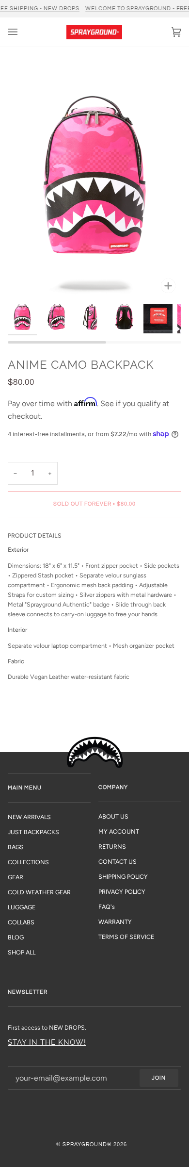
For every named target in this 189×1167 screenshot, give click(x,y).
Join (159, 1078)
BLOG (16, 937)
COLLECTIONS (28, 862)
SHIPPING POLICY (123, 876)
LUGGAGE (21, 907)
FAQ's (106, 906)
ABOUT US (113, 816)
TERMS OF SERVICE (126, 936)
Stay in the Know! (47, 1042)
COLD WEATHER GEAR (39, 892)
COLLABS (21, 922)
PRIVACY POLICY (121, 891)
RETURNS (112, 846)
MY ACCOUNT (118, 831)
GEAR (15, 877)
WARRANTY (115, 921)
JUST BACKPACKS (33, 832)
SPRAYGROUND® (87, 1144)
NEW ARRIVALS (29, 817)
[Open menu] (22, 32)
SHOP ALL (21, 952)
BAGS (16, 847)
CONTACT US (117, 861)
